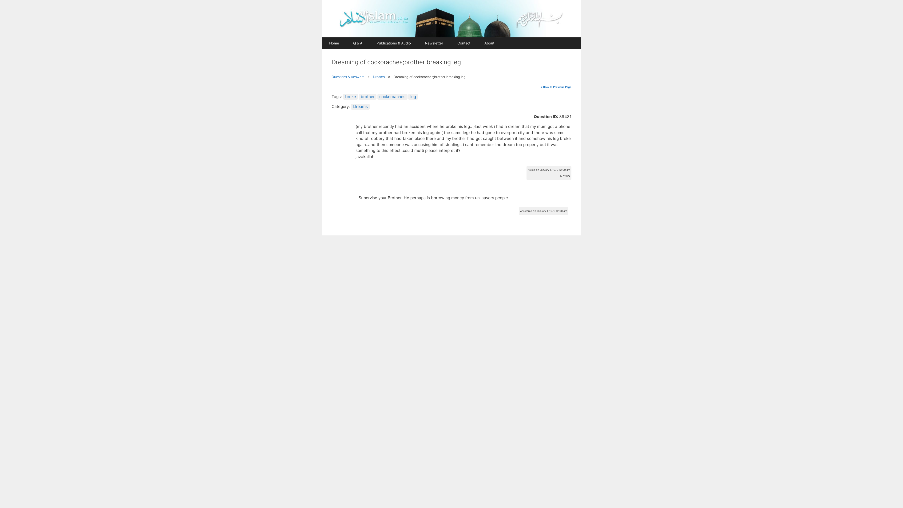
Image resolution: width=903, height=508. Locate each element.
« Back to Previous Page (556, 87)
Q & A (357, 43)
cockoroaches (392, 96)
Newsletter (434, 43)
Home (334, 43)
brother (368, 96)
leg (413, 96)
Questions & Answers (348, 77)
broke (350, 96)
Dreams (379, 77)
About (489, 43)
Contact (463, 43)
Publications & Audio (393, 43)
